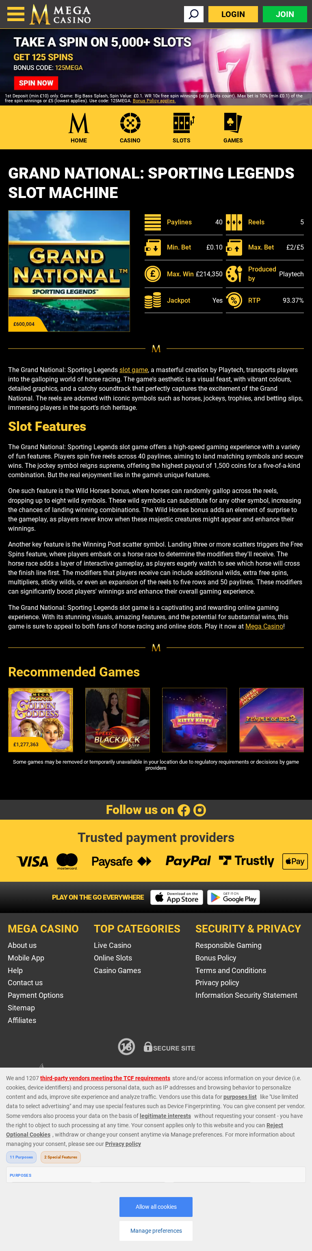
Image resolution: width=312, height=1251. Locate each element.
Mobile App (26, 958)
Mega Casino (264, 626)
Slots (182, 140)
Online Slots (113, 958)
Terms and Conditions (230, 970)
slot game (133, 370)
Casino (130, 140)
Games (233, 140)
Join (285, 14)
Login (233, 14)
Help (15, 970)
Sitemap (21, 1007)
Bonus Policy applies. (154, 100)
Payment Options (35, 995)
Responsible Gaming (228, 945)
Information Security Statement (246, 995)
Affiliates (22, 1020)
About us (22, 945)
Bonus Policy (215, 958)
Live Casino (112, 945)
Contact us (25, 982)
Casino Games (117, 970)
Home (79, 140)
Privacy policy (217, 982)
